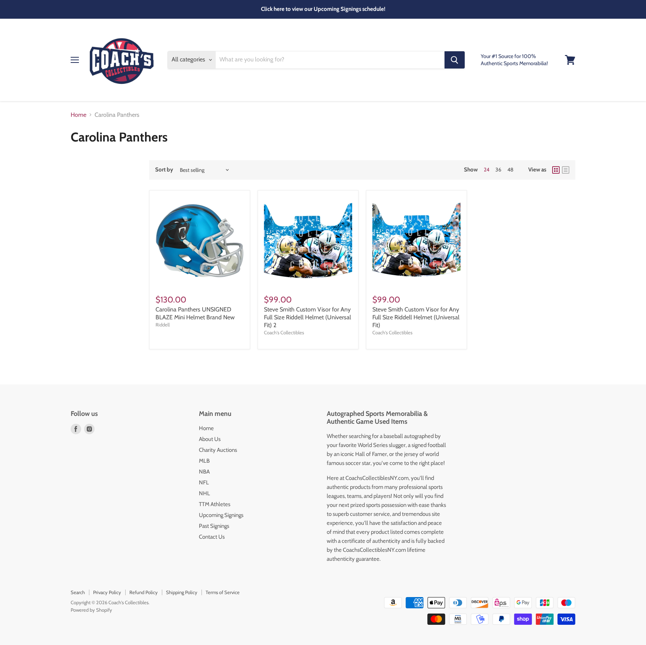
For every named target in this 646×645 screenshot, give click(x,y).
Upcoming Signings (221, 515)
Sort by (164, 170)
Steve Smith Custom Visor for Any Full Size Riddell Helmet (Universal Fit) (415, 317)
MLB (204, 460)
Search (78, 592)
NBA (204, 471)
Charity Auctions (218, 450)
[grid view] (556, 170)
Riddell (163, 325)
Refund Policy (143, 592)
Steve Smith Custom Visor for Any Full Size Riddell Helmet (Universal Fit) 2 (307, 317)
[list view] (565, 170)
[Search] (454, 60)
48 (510, 169)
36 (498, 169)
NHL (204, 493)
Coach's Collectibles (284, 332)
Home (78, 115)
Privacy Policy (107, 592)
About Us (210, 439)
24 (486, 169)
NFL (204, 482)
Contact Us (212, 536)
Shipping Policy (181, 592)
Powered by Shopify (91, 610)
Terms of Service (223, 592)
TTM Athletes (214, 504)
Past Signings (214, 526)
